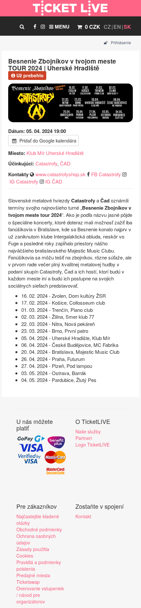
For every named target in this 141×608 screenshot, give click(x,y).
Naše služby (88, 431)
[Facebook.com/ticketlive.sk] (34, 26)
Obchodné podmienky (39, 529)
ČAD (65, 163)
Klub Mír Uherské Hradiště (55, 152)
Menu (61, 26)
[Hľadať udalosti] (22, 26)
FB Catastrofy (106, 174)
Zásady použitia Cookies (32, 552)
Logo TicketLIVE (92, 444)
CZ (107, 26)
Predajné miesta (33, 575)
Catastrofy (46, 163)
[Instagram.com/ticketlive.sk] (43, 26)
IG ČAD (53, 181)
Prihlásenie (120, 42)
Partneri (83, 438)
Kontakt (83, 516)
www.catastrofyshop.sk (60, 174)
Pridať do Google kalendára (47, 140)
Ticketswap (28, 582)
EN (117, 26)
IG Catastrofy (24, 181)
